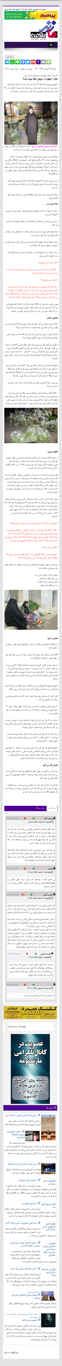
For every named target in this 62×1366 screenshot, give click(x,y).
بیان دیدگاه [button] (40, 808)
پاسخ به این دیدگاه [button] (12, 818)
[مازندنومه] (43, 29)
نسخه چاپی (9, 56)
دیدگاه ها (52, 808)
